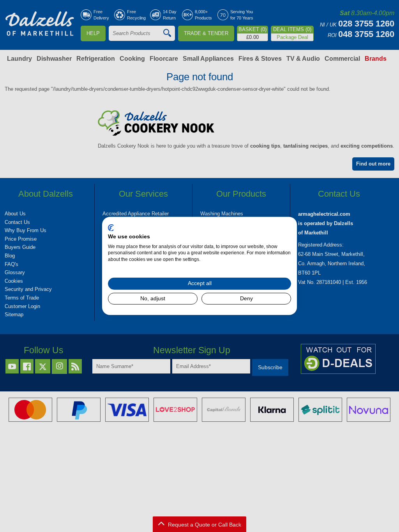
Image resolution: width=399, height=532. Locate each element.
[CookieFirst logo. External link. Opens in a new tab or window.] (111, 227)
